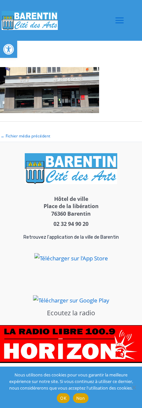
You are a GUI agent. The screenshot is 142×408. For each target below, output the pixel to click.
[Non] (133, 387)
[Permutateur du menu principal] (119, 20)
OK (63, 398)
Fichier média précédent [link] (25, 136)
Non (80, 398)
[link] (8, 49)
